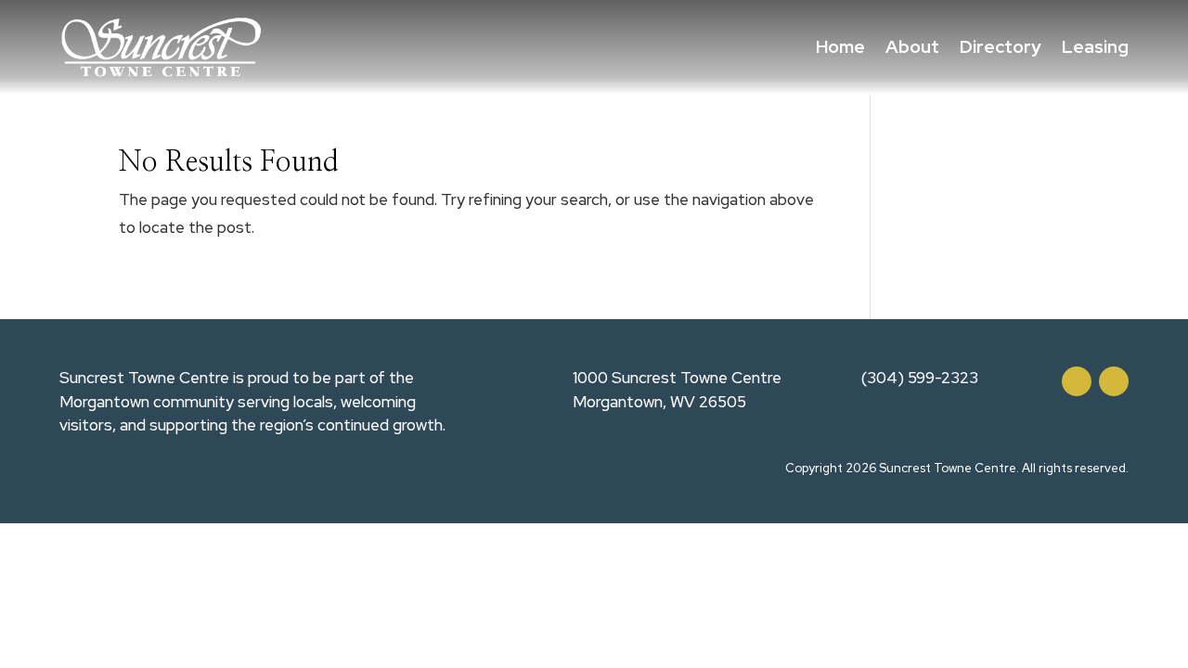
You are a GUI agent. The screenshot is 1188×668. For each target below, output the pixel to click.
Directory (1000, 46)
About (912, 46)
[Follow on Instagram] (1114, 381)
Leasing (1095, 46)
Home (840, 46)
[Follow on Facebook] (1076, 381)
